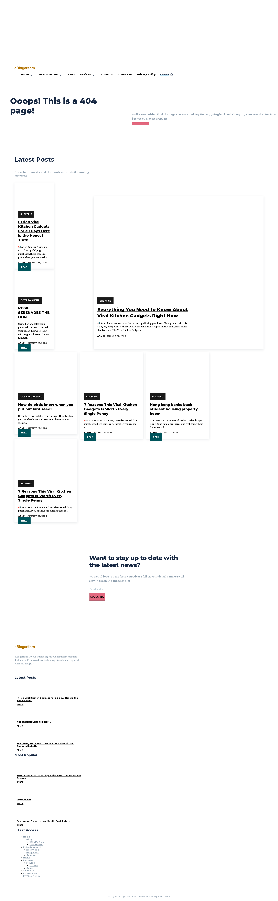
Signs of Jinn (24, 799)
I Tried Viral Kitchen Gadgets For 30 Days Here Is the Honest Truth (34, 231)
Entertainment (29, 300)
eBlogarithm (24, 646)
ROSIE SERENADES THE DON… (34, 312)
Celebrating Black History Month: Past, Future (43, 821)
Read (24, 267)
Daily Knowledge (31, 396)
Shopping (26, 214)
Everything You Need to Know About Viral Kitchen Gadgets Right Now (45, 744)
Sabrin (20, 782)
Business (157, 396)
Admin (21, 262)
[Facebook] (15, 671)
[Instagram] (21, 671)
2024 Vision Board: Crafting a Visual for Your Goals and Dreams (49, 776)
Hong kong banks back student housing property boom (174, 409)
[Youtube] (26, 671)
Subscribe (97, 596)
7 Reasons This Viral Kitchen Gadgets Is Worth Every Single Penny (110, 409)
